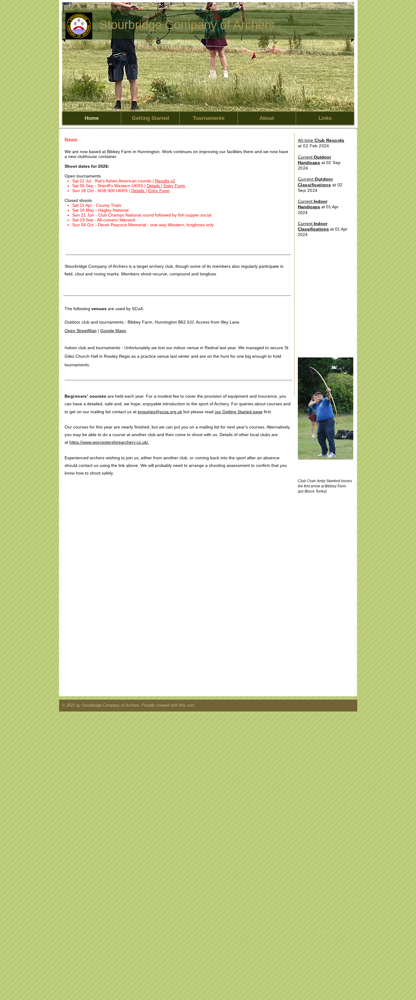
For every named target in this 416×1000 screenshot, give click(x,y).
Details (154, 185)
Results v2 (165, 180)
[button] (208, 56)
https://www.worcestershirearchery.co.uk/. (109, 442)
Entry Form (159, 190)
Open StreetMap (81, 330)
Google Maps (113, 330)
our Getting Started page (239, 411)
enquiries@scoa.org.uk (160, 411)
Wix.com (186, 705)
